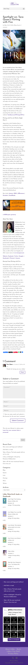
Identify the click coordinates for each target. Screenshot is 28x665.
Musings (5, 478)
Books (19, 649)
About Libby (10, 649)
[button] (7, 620)
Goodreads (6, 258)
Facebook (10, 256)
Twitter (16, 256)
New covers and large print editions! (12, 447)
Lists (4, 475)
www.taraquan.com (19, 252)
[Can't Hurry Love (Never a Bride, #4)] (5, 540)
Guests (18, 25)
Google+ (21, 256)
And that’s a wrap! (8, 449)
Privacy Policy (13, 653)
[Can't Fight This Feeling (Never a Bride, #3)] (5, 501)
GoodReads (12, 195)
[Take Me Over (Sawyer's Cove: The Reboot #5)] (5, 564)
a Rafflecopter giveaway (9, 214)
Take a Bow (11, 551)
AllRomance (21, 193)
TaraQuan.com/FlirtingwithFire (15, 114)
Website (5, 256)
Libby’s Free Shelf (13, 651)
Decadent (5, 195)
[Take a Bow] (5, 553)
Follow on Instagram (14, 639)
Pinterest (12, 258)
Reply (22, 372)
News (4, 480)
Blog (15, 25)
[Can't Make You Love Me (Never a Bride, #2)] (5, 514)
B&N (15, 193)
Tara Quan (10, 364)
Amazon (11, 193)
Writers (5, 483)
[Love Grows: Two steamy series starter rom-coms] (5, 527)
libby (5, 25)
